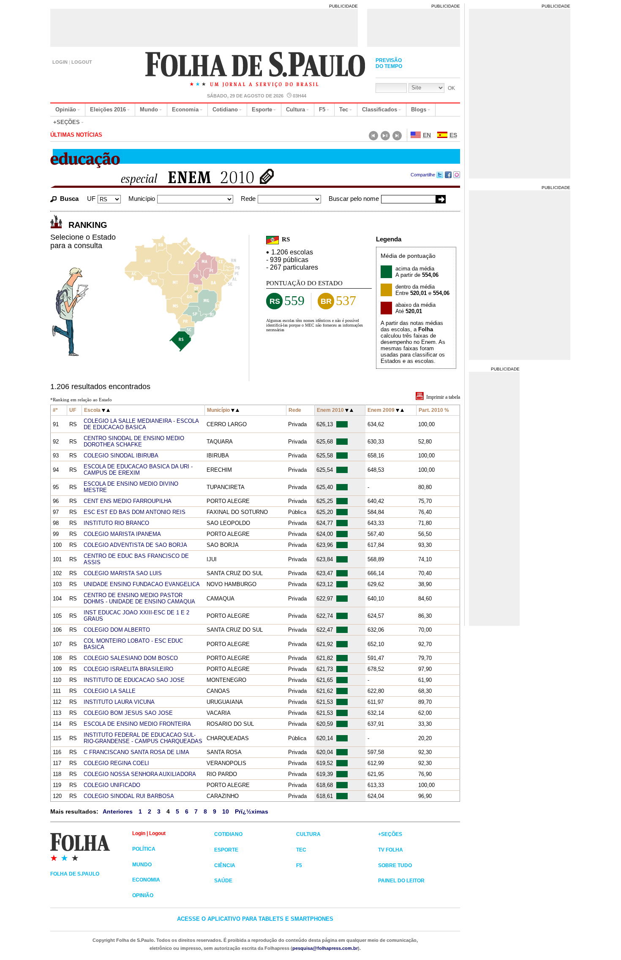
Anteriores (118, 811)
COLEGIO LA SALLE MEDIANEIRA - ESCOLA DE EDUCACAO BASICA (141, 424)
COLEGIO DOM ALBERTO (117, 630)
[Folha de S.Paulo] (91, 846)
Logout (81, 62)
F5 (322, 109)
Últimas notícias (76, 135)
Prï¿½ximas (251, 811)
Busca (69, 198)
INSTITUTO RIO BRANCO (116, 523)
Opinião (65, 109)
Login (60, 62)
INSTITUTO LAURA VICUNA (119, 702)
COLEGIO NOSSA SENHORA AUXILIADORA (140, 774)
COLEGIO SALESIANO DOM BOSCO (131, 658)
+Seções (66, 122)
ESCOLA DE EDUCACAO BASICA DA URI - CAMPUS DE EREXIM (138, 469)
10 (225, 811)
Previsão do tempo (389, 63)
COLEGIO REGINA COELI (116, 763)
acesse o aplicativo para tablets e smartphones (255, 919)
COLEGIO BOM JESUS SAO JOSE (128, 713)
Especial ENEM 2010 (182, 178)
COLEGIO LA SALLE (110, 691)
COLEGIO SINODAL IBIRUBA (121, 455)
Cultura (295, 109)
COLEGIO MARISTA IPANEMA (122, 534)
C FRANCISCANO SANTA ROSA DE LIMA (136, 752)
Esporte (262, 109)
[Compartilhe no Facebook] (448, 174)
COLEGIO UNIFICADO (112, 785)
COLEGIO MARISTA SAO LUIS (123, 573)
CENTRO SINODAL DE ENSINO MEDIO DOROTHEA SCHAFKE (134, 441)
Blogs (418, 109)
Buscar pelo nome (354, 198)
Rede (248, 198)
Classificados (379, 109)
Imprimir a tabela (443, 397)
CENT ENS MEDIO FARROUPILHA (128, 501)
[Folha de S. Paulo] (256, 70)
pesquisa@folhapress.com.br (325, 948)
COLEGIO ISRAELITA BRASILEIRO (128, 669)
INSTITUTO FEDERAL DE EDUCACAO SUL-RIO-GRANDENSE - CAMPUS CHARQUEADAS (143, 738)
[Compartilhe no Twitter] (440, 174)
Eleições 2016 (108, 109)
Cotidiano (225, 109)
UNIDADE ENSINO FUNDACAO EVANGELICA (142, 584)
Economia (185, 109)
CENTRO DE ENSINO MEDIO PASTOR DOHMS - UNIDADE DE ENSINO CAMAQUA (139, 598)
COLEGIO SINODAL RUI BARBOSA (129, 796)
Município (141, 198)
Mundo (149, 109)
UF (91, 198)
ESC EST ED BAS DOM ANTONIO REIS (134, 512)
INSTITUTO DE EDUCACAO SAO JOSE (134, 680)
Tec (343, 109)
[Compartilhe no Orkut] (456, 174)
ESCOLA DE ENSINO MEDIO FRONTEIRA (137, 724)
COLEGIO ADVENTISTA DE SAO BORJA (135, 545)
